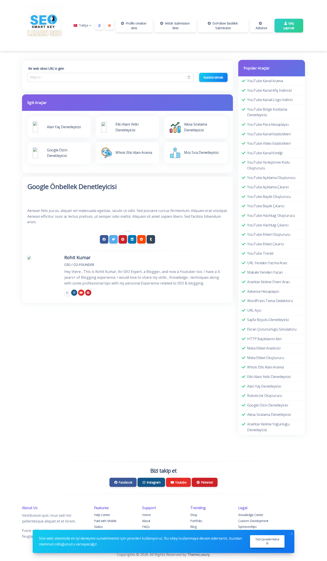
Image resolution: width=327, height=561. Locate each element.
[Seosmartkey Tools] (44, 25)
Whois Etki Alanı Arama (265, 367)
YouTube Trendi (260, 253)
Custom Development (253, 521)
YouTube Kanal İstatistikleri (269, 134)
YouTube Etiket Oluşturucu (268, 234)
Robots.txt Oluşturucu (264, 395)
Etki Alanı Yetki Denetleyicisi (269, 376)
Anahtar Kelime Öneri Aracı (268, 281)
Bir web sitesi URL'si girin (46, 68)
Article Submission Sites (177, 25)
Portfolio (196, 521)
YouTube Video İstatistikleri (269, 143)
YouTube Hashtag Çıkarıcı (267, 225)
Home (146, 515)
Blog (193, 526)
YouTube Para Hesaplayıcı (268, 124)
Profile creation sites (135, 25)
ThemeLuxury (198, 554)
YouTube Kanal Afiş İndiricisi (269, 90)
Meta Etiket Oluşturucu (265, 357)
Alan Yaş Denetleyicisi (264, 386)
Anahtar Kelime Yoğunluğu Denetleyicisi (268, 427)
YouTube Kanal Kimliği (265, 152)
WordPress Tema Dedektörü (270, 300)
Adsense (261, 28)
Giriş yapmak (288, 25)
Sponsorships (247, 526)
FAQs (145, 526)
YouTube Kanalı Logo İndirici (270, 99)
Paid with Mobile (105, 521)
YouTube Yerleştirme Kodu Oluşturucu (268, 165)
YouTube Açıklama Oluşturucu (271, 177)
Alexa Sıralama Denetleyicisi (269, 414)
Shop (193, 515)
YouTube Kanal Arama (265, 80)
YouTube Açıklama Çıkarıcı (268, 187)
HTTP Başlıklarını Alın (264, 338)
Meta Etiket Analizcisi (263, 348)
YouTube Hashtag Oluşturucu (271, 215)
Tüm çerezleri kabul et (267, 541)
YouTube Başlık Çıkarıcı (265, 205)
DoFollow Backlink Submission (225, 25)
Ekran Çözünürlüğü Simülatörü (272, 329)
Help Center (102, 515)
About (146, 521)
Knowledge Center (250, 515)
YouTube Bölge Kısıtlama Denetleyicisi (267, 112)
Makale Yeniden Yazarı (265, 272)
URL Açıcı (254, 310)
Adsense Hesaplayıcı (263, 291)
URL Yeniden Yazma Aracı (267, 262)
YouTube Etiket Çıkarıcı (265, 244)
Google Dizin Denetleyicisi (267, 405)
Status (98, 526)
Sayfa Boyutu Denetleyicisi (268, 319)
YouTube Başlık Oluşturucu (269, 196)
